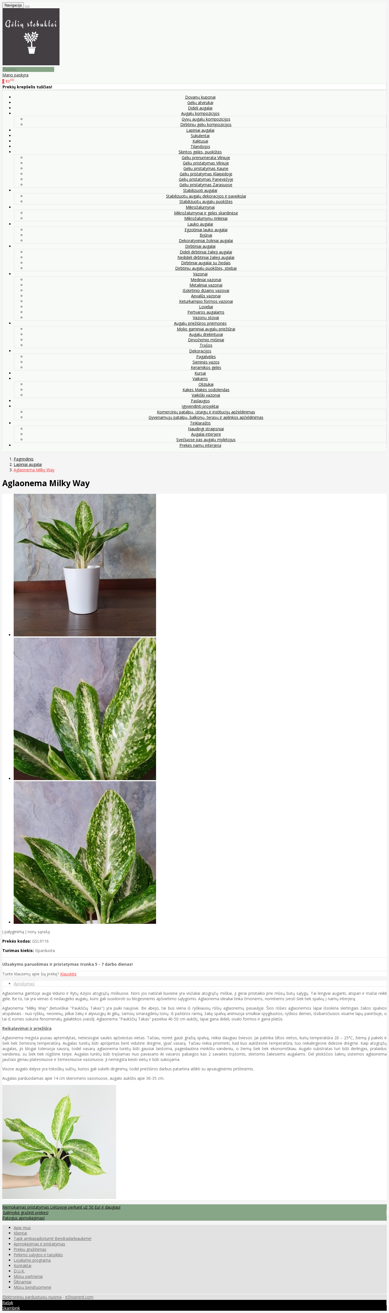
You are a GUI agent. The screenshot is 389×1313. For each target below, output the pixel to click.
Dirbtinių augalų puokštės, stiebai (206, 268)
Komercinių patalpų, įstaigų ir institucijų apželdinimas (206, 412)
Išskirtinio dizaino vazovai (206, 290)
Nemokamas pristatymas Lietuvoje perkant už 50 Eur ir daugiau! (61, 1207)
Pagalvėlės (206, 356)
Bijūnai (206, 235)
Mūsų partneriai (28, 1276)
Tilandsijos (200, 146)
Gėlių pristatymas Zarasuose (205, 184)
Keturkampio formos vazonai (206, 301)
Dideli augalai (200, 108)
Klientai (20, 1233)
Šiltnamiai (22, 1281)
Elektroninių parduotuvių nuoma (32, 1297)
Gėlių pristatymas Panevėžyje (206, 179)
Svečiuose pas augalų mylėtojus (206, 439)
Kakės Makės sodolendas (206, 389)
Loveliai (206, 306)
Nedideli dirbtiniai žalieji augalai (205, 257)
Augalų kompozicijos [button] (200, 113)
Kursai (200, 373)
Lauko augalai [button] (200, 224)
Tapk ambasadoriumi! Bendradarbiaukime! (52, 1238)
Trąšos (206, 345)
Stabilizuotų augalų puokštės (206, 201)
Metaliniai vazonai (205, 285)
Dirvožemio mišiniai (206, 339)
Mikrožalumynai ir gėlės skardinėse (206, 213)
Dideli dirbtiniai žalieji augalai (206, 252)
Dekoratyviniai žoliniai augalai (206, 240)
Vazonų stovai (206, 317)
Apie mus (22, 1227)
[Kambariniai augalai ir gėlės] (31, 63)
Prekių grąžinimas (30, 1249)
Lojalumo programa (32, 1260)
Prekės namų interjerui (200, 445)
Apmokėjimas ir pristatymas (39, 1244)
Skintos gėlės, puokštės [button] (200, 152)
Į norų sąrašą (37, 931)
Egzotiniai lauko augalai (206, 229)
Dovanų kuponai (200, 97)
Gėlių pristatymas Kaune (205, 168)
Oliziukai (206, 384)
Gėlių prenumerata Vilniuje (206, 157)
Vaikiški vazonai (206, 395)
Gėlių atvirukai (200, 102)
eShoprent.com (79, 1297)
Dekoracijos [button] (200, 351)
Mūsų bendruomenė (32, 1287)
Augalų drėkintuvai (206, 334)
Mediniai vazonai (206, 279)
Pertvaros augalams (205, 312)
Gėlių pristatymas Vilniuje (206, 163)
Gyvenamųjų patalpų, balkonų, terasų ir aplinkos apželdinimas (206, 417)
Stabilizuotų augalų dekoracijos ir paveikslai (206, 196)
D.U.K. (19, 1271)
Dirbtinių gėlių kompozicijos (206, 124)
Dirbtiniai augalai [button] (200, 246)
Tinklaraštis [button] (200, 423)
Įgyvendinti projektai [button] (200, 406)
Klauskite (68, 974)
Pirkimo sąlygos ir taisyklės (38, 1254)
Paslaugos (200, 400)
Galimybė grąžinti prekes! (25, 1212)
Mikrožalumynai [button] (200, 207)
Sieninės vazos (206, 362)
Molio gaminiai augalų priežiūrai (206, 329)
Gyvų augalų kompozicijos (206, 119)
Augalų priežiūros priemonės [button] (200, 323)
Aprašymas (24, 983)
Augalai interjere (206, 434)
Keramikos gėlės (206, 367)
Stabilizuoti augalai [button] (200, 190)
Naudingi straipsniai (206, 428)
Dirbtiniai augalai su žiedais (206, 262)
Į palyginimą (13, 931)
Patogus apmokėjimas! (23, 1218)
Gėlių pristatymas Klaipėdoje (206, 173)
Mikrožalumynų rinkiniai (206, 218)
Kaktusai (200, 141)
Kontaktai (22, 1265)
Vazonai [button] (200, 274)
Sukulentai (200, 135)
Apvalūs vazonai (206, 296)
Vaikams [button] (200, 378)
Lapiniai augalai (200, 130)
